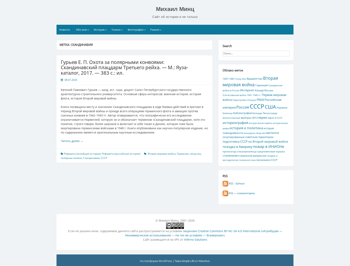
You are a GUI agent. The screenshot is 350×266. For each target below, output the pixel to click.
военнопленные (231, 117)
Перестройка (240, 100)
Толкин (116, 29)
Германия (183, 153)
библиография (242, 113)
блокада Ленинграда (264, 113)
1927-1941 (229, 79)
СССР (104, 158)
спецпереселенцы (247, 151)
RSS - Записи (236, 183)
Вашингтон (254, 79)
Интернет (247, 90)
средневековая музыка (271, 151)
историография (235, 122)
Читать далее (72, 141)
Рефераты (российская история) (121, 153)
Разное (154, 29)
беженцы (228, 113)
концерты (249, 133)
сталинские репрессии (252, 155)
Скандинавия (91, 158)
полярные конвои (71, 158)
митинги (272, 132)
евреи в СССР (275, 117)
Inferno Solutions (195, 239)
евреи (262, 117)
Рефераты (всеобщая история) (82, 153)
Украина (281, 107)
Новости (64, 29)
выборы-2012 (249, 118)
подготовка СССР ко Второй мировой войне (255, 141)
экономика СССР (266, 160)
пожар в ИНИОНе (268, 146)
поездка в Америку (237, 146)
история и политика (246, 127)
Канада (259, 90)
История (99, 29)
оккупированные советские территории (248, 137)
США (270, 106)
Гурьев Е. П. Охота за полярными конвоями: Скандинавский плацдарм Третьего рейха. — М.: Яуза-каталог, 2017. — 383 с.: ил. (124, 67)
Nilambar (204, 261)
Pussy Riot (240, 79)
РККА (260, 99)
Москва (268, 90)
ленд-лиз (195, 153)
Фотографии (135, 29)
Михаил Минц (175, 9)
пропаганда (230, 151)
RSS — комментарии (241, 193)
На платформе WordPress (156, 261)
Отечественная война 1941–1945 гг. (242, 95)
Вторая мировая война (162, 153)
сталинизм (230, 155)
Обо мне (81, 29)
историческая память (260, 123)
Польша (251, 100)
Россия (242, 107)
